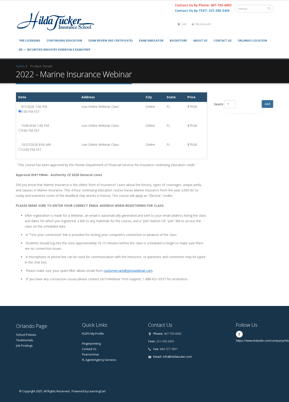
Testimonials (24, 340)
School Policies (26, 335)
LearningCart (97, 391)
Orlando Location (252, 40)
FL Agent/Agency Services (99, 360)
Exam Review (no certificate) (111, 40)
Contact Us (222, 40)
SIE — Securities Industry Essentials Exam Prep (54, 50)
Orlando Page (31, 325)
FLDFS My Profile (93, 334)
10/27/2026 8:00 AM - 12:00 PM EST (37, 147)
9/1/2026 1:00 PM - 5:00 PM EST (35, 109)
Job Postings (24, 346)
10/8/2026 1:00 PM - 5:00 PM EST (36, 128)
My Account (203, 24)
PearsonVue (90, 354)
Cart (184, 24)
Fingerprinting (91, 344)
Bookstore (178, 40)
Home (20, 66)
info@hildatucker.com (177, 357)
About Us (200, 40)
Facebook (239, 334)
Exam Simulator (151, 40)
